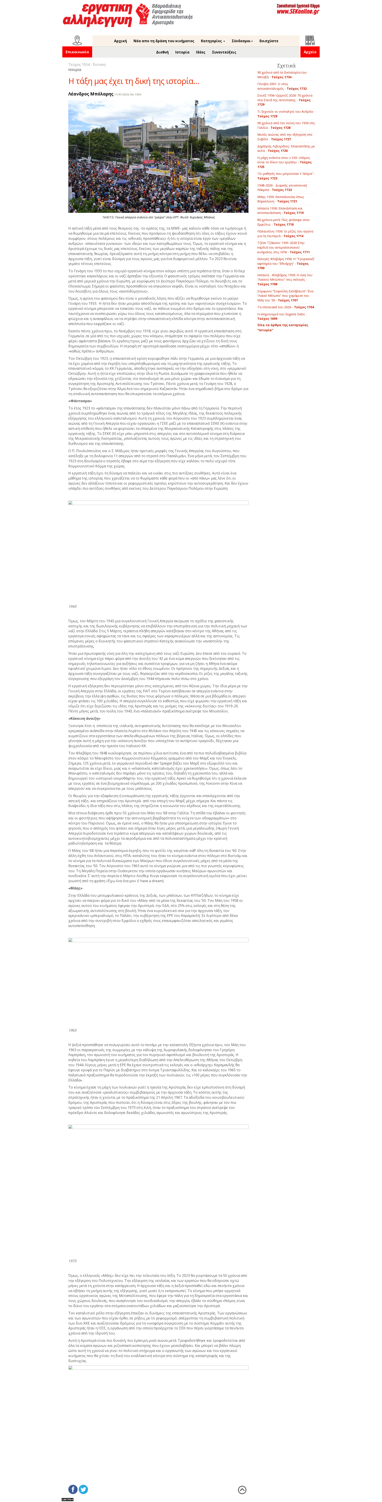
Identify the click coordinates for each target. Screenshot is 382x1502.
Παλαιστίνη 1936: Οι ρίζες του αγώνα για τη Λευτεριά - (285, 233)
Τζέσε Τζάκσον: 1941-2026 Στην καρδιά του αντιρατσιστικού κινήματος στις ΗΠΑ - (283, 247)
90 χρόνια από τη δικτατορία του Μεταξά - (282, 74)
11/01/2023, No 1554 (127, 94)
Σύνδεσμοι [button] (241, 40)
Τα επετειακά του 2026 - (285, 307)
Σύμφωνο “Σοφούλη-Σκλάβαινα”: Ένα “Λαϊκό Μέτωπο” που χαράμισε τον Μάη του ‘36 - (285, 295)
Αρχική (120, 40)
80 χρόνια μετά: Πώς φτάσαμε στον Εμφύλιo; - (283, 222)
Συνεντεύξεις (224, 52)
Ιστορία (182, 52)
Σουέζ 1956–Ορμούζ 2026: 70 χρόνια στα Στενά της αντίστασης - (284, 100)
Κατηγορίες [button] (212, 40)
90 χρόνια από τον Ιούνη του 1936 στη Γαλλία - (286, 125)
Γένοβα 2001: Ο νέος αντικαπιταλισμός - (282, 86)
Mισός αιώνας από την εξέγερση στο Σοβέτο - (284, 136)
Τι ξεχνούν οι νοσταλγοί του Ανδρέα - (286, 113)
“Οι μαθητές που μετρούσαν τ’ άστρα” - (286, 175)
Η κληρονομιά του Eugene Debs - (282, 316)
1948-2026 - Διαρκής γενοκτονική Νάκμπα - (282, 187)
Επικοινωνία (77, 51)
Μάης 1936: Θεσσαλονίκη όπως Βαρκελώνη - (280, 199)
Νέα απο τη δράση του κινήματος (164, 40)
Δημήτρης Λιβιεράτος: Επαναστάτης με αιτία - (286, 148)
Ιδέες (200, 52)
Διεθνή (162, 52)
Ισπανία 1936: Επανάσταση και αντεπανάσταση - (280, 210)
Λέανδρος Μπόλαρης (90, 94)
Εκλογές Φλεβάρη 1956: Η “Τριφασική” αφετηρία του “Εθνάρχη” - (286, 263)
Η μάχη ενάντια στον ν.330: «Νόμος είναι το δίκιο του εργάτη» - (284, 162)
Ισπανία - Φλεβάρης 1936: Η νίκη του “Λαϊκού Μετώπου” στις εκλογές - (284, 279)
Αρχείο (310, 51)
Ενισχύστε (269, 40)
